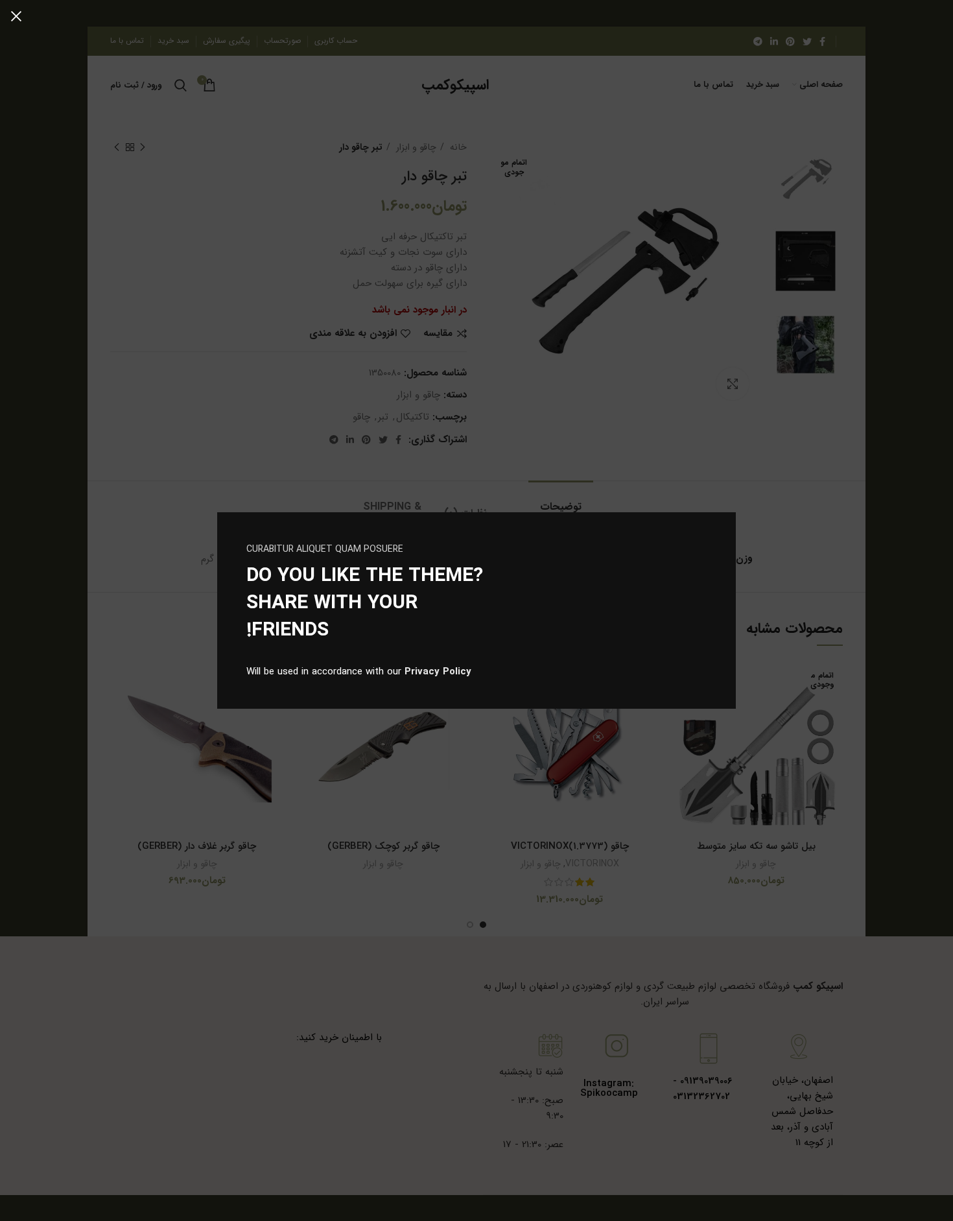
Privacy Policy (438, 672)
